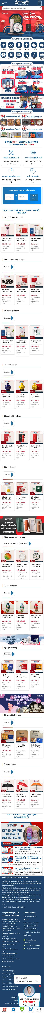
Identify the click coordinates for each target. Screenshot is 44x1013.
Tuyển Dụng (27, 935)
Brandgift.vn (11, 956)
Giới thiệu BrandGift (30, 916)
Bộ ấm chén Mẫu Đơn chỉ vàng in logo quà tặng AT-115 (35, 290)
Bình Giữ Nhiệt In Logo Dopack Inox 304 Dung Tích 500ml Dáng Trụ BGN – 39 (21, 447)
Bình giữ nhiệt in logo (12, 416)
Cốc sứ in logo (9, 467)
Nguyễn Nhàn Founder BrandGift (13, 907)
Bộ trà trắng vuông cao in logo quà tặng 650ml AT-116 (21, 290)
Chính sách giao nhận (9, 974)
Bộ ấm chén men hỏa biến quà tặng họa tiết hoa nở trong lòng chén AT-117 (7, 290)
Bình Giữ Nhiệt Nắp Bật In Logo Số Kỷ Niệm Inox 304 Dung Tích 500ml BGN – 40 (7, 447)
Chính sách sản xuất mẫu (10, 986)
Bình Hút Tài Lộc (10, 365)
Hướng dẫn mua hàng (9, 977)
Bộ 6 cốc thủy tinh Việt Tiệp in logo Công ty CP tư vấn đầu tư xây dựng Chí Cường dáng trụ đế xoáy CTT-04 (36, 746)
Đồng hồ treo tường (10, 543)
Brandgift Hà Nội (7, 919)
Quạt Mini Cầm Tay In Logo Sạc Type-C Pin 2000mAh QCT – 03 (7, 239)
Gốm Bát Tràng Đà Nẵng (32, 932)
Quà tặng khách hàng (31, 926)
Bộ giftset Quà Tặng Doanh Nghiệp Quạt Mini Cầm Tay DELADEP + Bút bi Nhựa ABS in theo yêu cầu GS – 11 (36, 341)
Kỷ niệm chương (10, 648)
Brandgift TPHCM (8, 933)
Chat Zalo (13, 1011)
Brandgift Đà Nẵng (8, 926)
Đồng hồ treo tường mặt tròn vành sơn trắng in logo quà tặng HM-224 (22, 565)
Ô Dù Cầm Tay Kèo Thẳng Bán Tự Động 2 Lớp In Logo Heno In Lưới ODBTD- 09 (21, 795)
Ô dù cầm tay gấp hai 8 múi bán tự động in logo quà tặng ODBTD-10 (7, 795)
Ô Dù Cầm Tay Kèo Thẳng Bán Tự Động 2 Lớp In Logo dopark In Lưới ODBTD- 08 (36, 795)
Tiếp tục (34, 197)
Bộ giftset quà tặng (11, 311)
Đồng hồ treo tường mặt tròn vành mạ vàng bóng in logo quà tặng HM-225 (7, 565)
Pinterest (11, 961)
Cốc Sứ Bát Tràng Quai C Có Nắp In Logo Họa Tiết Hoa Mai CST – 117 (21, 239)
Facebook (10, 959)
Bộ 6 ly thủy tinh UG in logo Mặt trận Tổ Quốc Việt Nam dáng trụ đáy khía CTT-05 (21, 746)
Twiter (16, 959)
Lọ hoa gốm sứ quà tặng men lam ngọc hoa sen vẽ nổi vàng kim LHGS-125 (7, 616)
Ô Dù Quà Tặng (10, 764)
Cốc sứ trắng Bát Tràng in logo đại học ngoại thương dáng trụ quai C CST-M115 (21, 498)
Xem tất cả (7, 267)
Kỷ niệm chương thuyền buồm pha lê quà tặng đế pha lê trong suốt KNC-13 (7, 676)
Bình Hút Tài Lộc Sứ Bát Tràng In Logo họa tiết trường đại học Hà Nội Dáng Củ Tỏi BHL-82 (7, 396)
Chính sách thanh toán (9, 989)
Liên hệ (26, 919)
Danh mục (4, 1011)
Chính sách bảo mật (8, 983)
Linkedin (4, 961)
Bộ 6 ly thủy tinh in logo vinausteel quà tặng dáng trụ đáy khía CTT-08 (7, 746)
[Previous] (2, 225)
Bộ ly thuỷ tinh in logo (12, 715)
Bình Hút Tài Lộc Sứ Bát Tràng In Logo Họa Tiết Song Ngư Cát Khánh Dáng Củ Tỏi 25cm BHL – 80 (36, 396)
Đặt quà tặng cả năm (30, 929)
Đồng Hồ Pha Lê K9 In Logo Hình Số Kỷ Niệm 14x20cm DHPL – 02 (36, 676)
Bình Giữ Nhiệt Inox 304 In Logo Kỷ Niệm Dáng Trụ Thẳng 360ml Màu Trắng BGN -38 (36, 447)
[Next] (41, 225)
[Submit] (40, 8)
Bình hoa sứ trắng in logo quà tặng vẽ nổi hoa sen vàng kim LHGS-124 (21, 616)
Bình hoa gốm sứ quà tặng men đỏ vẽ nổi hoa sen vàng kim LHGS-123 (36, 616)
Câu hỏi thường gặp (8, 971)
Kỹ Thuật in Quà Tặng (33, 945)
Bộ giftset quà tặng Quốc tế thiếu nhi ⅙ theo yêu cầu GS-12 (21, 341)
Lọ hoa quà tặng (10, 585)
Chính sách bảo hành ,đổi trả (11, 980)
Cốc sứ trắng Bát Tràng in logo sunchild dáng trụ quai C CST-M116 (7, 498)
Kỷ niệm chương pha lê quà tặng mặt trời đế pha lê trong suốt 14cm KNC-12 (21, 676)
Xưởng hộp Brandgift (32, 948)
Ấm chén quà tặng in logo (14, 259)
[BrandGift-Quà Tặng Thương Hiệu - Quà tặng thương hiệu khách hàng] (22, 3)
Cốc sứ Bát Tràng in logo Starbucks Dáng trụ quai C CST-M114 (36, 498)
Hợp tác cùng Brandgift (31, 923)
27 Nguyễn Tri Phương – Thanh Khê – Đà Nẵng (11, 928)
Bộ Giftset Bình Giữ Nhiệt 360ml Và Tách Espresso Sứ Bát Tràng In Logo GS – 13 (36, 239)
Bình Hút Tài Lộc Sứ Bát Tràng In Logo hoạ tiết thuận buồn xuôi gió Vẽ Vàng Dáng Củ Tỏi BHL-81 (21, 396)
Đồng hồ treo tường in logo (14, 537)
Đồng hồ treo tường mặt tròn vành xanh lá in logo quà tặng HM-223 (36, 565)
